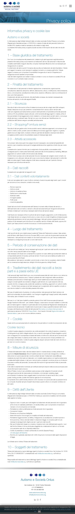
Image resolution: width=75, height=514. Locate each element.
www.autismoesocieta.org (37, 492)
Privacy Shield (33, 311)
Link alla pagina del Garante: (18, 433)
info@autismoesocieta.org (44, 453)
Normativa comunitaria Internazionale (50, 309)
